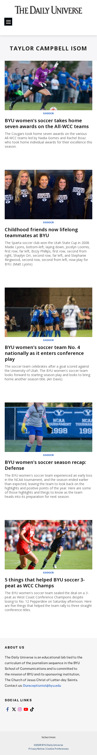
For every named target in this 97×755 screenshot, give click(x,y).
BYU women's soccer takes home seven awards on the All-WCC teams (47, 123)
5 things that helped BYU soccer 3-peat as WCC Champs (45, 582)
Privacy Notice (36, 748)
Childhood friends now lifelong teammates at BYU (41, 232)
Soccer (48, 113)
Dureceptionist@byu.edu (42, 685)
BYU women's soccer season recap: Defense (45, 465)
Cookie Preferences (57, 748)
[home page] (48, 12)
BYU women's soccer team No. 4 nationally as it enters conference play (44, 353)
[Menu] (8, 22)
